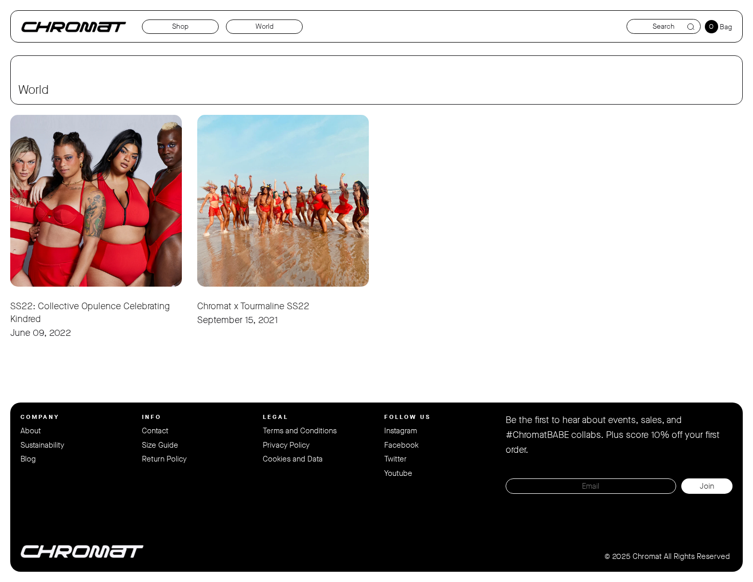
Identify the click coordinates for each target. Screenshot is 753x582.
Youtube (398, 473)
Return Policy (164, 459)
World (265, 26)
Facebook (401, 445)
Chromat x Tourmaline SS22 (253, 306)
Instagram (400, 431)
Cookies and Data (293, 459)
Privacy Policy (286, 445)
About (30, 431)
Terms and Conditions (300, 431)
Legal (275, 417)
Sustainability (42, 445)
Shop (180, 26)
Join (707, 486)
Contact (155, 431)
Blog (28, 459)
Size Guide (160, 445)
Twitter (395, 459)
